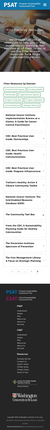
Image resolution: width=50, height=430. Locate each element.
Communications (12, 105)
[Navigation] (44, 5)
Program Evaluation (13, 100)
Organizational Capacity (29, 95)
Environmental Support (15, 89)
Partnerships (10, 95)
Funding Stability (35, 89)
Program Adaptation (34, 100)
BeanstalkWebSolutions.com (33, 426)
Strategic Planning (31, 105)
